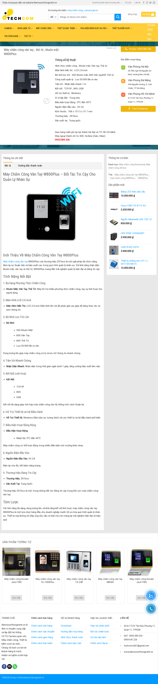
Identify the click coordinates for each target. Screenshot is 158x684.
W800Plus (143, 178)
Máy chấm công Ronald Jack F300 (16, 581)
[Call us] (14, 666)
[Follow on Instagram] (147, 3)
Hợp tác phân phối (99, 625)
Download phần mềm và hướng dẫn (106, 3)
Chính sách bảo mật (71, 643)
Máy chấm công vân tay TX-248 (79, 581)
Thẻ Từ (27, 36)
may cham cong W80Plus (122, 178)
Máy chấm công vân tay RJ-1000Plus (48, 581)
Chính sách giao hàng (42, 637)
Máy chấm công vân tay (15, 261)
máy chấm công (75, 10)
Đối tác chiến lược (99, 631)
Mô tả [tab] (8, 165)
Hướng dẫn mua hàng (72, 631)
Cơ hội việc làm (98, 637)
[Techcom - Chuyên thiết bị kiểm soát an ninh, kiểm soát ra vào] (23, 14)
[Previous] (7, 82)
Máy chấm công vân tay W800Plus (131, 174)
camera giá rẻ (91, 10)
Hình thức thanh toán (72, 637)
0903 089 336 (150, 34)
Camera (8, 28)
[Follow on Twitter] (150, 3)
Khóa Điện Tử (24, 28)
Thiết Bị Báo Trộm (66, 28)
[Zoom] (46, 101)
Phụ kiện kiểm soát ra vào (93, 28)
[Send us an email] (154, 3)
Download (66, 625)
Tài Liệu (128, 3)
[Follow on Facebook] (144, 3)
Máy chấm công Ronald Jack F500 (142, 581)
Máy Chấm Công (44, 28)
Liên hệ (137, 3)
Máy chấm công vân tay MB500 (110, 581)
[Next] (45, 82)
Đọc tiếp (16, 598)
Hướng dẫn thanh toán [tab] (30, 165)
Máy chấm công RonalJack (132, 164)
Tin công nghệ (11, 36)
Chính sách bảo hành (41, 643)
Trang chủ (111, 48)
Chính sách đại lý (99, 643)
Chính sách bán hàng (41, 625)
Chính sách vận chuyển (42, 631)
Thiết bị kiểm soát (121, 28)
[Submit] (117, 17)
